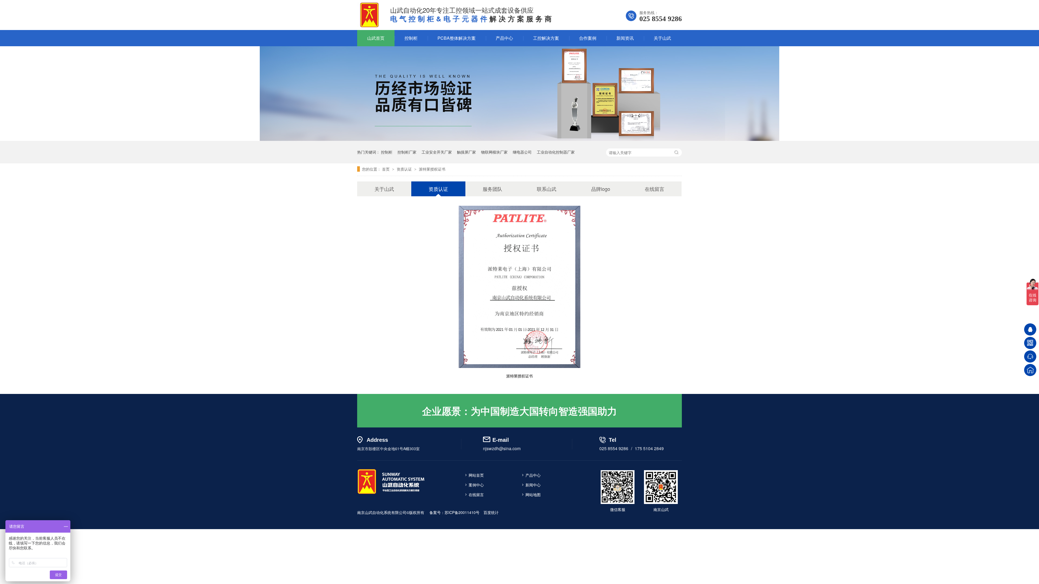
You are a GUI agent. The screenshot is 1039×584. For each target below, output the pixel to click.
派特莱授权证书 (432, 169)
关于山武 (662, 38)
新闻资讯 (625, 38)
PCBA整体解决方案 (457, 38)
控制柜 (411, 38)
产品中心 (504, 38)
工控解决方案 (546, 38)
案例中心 (476, 484)
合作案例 (587, 38)
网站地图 (533, 494)
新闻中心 (533, 484)
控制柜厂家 (406, 152)
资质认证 (405, 169)
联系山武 (546, 188)
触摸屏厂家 (466, 152)
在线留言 (654, 188)
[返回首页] (1030, 370)
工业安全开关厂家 (437, 152)
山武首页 (375, 38)
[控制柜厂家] (390, 493)
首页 (386, 169)
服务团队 (492, 188)
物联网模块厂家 (494, 152)
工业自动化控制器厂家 (556, 152)
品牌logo (600, 188)
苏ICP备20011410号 (462, 512)
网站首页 (476, 475)
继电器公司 (522, 152)
